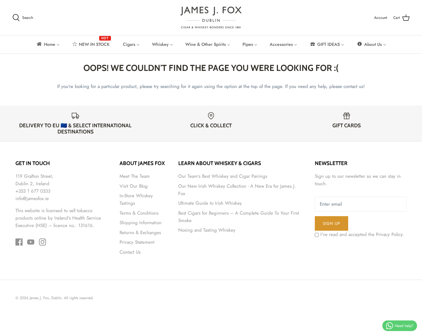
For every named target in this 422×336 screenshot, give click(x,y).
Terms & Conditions (139, 213)
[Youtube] (30, 242)
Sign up (331, 223)
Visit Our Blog (134, 186)
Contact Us (130, 252)
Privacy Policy (389, 234)
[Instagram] (42, 242)
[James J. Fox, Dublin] (211, 17)
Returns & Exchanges (140, 232)
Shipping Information (141, 222)
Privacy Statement (137, 242)
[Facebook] (19, 242)
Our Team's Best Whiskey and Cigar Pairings (222, 176)
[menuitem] (48, 44)
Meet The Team (135, 176)
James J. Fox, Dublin (45, 298)
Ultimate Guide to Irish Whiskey (210, 203)
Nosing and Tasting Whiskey (206, 230)
